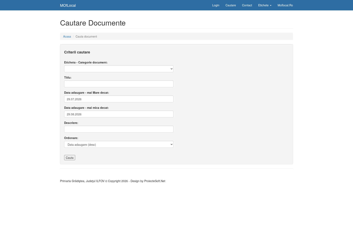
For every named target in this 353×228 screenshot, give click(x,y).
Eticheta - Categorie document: (86, 62)
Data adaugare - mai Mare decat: (86, 92)
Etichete (263, 5)
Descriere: (71, 123)
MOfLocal (68, 5)
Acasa (67, 36)
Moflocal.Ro (285, 5)
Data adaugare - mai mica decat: (86, 108)
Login (215, 5)
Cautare (231, 5)
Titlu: (67, 77)
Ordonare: (71, 138)
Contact (247, 5)
